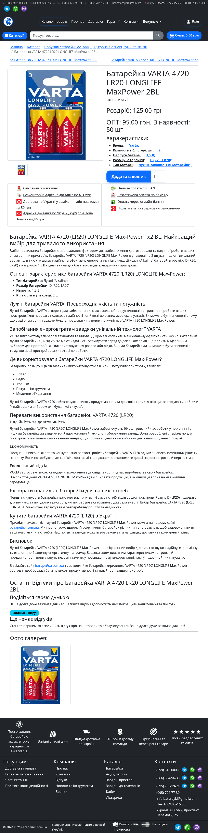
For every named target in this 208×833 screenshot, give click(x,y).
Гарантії (113, 21)
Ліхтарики (114, 797)
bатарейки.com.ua (24, 527)
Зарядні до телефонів (123, 786)
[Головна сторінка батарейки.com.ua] (8, 21)
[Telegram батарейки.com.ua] (7, 8)
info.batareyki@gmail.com (126, 2)
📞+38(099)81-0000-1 (14, 2)
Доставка (95, 21)
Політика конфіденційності (26, 786)
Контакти (131, 21)
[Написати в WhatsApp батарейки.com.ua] (188, 826)
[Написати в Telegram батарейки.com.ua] (178, 826)
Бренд (118, 145)
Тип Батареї (123, 165)
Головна (16, 47)
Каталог (33, 47)
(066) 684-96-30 (168, 778)
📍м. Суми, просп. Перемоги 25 (162, 2)
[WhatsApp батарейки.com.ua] (16, 8)
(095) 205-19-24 (168, 786)
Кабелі (111, 791)
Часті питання (16, 780)
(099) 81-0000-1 (168, 770)
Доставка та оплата (20, 768)
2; (160, 150)
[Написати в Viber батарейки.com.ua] (196, 826)
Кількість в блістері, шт (133, 150)
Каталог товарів (54, 21)
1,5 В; (150, 155)
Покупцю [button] (151, 21)
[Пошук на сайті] (158, 35)
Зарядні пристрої (119, 780)
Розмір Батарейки (128, 160)
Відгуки (61, 780)
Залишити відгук (25, 613)
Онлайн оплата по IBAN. (136, 188)
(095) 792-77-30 (168, 792)
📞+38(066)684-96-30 (69, 2)
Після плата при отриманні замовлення (149, 208)
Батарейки (114, 768)
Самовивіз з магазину (40, 188)
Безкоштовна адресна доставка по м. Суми (57, 195)
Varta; (134, 145)
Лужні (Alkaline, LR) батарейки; (165, 165)
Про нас (77, 21)
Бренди (61, 791)
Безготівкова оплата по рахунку (142, 195)
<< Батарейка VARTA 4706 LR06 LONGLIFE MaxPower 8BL (53, 60)
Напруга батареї (127, 155)
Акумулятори (116, 774)
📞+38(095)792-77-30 (96, 2)
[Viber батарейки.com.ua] (24, 8)
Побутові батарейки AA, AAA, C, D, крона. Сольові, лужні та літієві (95, 47)
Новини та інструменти (74, 786)
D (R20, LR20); (161, 160)
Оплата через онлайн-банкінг (141, 201)
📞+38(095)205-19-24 (42, 2)
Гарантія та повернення (24, 774)
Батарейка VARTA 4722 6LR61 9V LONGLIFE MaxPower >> (154, 60)
